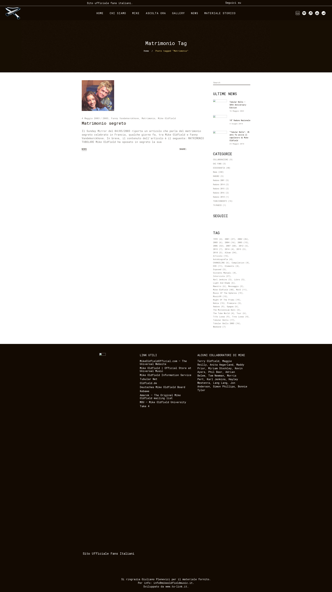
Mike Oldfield (167, 118)
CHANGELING (221, 262)
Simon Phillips (224, 386)
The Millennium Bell (226, 310)
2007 (231, 245)
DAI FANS (217, 163)
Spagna (232, 306)
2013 (217, 249)
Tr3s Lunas (221, 316)
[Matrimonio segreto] (98, 95)
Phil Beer (215, 372)
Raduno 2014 (218, 184)
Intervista (221, 276)
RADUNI (216, 176)
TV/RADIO (217, 205)
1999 (217, 239)
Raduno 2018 (218, 197)
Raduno (218, 306)
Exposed (219, 269)
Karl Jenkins (222, 279)
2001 (230, 239)
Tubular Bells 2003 (226, 323)
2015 (241, 249)
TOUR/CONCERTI (220, 201)
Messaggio (235, 286)
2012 (243, 245)
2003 (105, 118)
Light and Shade (224, 283)
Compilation (240, 262)
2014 (229, 249)
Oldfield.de (148, 383)
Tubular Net (148, 379)
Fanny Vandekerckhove (125, 118)
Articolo (220, 256)
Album (230, 252)
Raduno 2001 (218, 180)
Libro (239, 279)
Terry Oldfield (208, 361)
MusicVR (220, 296)
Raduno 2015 (218, 188)
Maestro (219, 286)
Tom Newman (216, 375)
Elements (232, 266)
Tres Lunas (240, 316)
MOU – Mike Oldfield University (163, 402)
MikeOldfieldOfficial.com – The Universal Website (163, 362)
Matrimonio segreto (104, 123)
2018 (217, 252)
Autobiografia (223, 259)
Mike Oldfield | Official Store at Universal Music (165, 369)
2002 (243, 239)
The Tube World (223, 313)
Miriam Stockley (220, 368)
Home (146, 50)
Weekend (219, 326)
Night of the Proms (226, 299)
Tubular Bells (223, 320)
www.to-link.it (176, 586)
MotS (241, 289)
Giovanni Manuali (224, 272)
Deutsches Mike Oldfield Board (162, 387)
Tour (241, 313)
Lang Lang (220, 382)
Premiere (234, 303)
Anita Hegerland (221, 364)
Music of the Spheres (228, 293)
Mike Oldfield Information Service (165, 375)
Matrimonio (148, 118)
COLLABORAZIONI (220, 159)
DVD (217, 266)
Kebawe (144, 391)
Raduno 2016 (218, 192)
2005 (243, 242)
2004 (230, 242)
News (84, 149)
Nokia (219, 303)
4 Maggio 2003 (91, 118)
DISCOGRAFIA (219, 168)
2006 (218, 245)
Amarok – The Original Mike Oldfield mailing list (160, 396)
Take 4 (144, 406)
